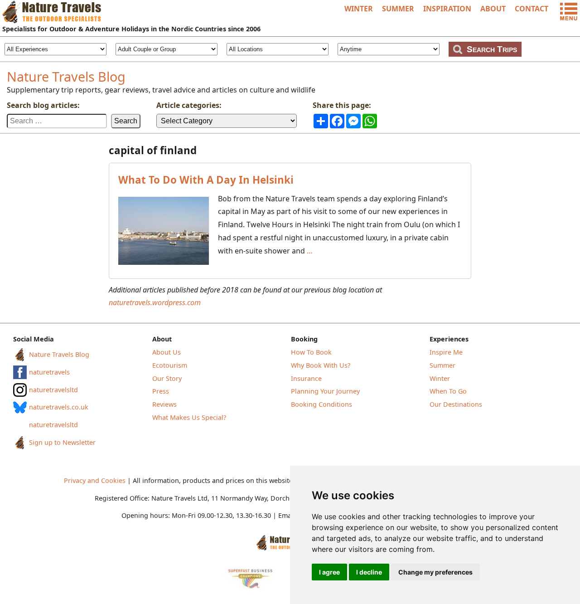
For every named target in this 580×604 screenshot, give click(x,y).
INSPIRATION (447, 9)
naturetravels (49, 372)
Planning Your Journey (325, 391)
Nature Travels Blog (66, 76)
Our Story (167, 378)
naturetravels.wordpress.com (155, 302)
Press (160, 391)
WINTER (358, 9)
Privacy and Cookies (95, 480)
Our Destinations (456, 404)
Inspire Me (446, 352)
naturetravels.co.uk (58, 407)
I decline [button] (369, 572)
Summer (442, 365)
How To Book (311, 352)
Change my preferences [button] (435, 572)
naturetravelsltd (53, 389)
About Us (166, 352)
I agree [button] (329, 572)
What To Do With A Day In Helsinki (206, 180)
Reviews (164, 404)
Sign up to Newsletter (62, 442)
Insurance (306, 378)
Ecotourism (169, 365)
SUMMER (398, 9)
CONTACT (531, 9)
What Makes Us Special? (189, 417)
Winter (440, 378)
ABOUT (493, 9)
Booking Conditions (321, 404)
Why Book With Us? (320, 365)
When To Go (448, 391)
